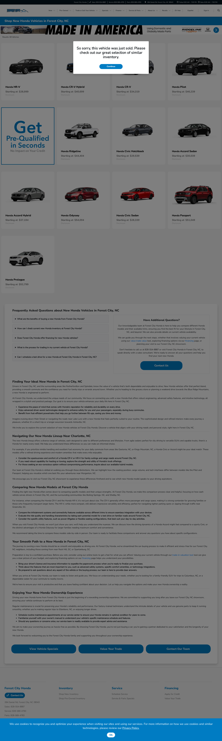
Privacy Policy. (130, 728)
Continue (111, 66)
